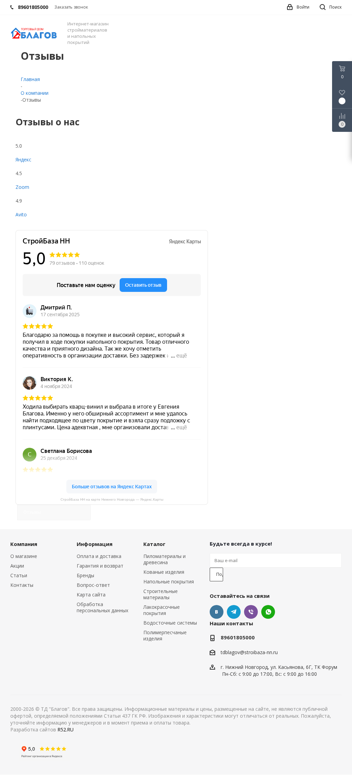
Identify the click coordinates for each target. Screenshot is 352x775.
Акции (17, 565)
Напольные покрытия (168, 581)
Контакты (21, 585)
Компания (23, 543)
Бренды (85, 575)
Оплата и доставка (99, 556)
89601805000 (238, 637)
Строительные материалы (160, 594)
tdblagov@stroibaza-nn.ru (249, 652)
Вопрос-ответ (93, 585)
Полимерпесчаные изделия (165, 635)
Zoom (22, 187)
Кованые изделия (163, 572)
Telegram (234, 612)
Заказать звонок (71, 7)
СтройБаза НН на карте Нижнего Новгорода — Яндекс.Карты (111, 499)
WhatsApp (268, 612)
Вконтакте (216, 612)
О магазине (23, 556)
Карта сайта (91, 594)
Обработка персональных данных (102, 607)
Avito (21, 214)
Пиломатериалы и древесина (164, 559)
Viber (251, 612)
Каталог (154, 543)
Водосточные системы (170, 622)
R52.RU (65, 729)
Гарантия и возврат (100, 565)
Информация (94, 543)
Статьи (18, 575)
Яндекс (23, 159)
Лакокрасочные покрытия (161, 610)
